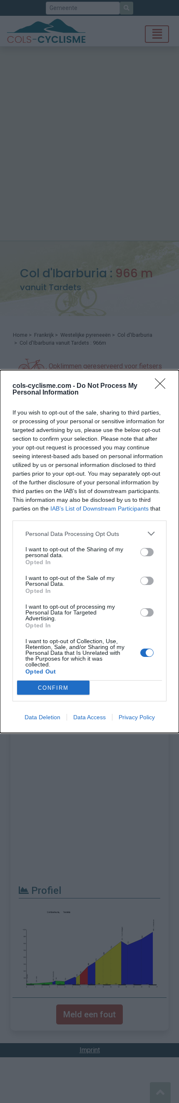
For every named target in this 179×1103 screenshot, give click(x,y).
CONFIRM (53, 688)
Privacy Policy (137, 717)
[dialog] (89, 551)
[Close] (163, 386)
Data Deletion (42, 717)
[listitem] (89, 533)
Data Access (89, 717)
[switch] (147, 552)
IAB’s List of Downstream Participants (99, 508)
